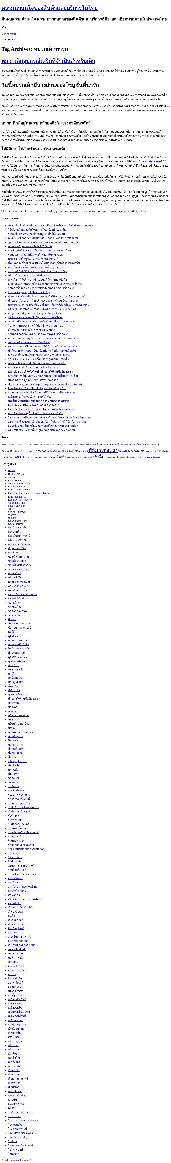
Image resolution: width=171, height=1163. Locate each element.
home (26, 444)
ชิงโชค (12, 619)
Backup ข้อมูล (16, 474)
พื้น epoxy (13, 773)
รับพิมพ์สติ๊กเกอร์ (17, 828)
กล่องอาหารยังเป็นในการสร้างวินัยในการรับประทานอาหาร (42, 346)
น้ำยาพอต (14, 702)
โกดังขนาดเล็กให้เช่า (20, 1112)
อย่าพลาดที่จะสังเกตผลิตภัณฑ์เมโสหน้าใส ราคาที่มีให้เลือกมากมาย (47, 421)
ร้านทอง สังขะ (16, 840)
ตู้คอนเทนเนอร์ (16, 652)
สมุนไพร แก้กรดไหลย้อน (22, 886)
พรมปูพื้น (13, 769)
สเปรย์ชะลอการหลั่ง (19, 936)
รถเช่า (147, 451)
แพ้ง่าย (12, 1108)
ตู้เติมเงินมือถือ (16, 661)
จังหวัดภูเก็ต (134, 444)
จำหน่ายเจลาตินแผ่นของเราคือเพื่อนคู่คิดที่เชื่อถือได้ (38, 334)
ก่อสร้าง (76, 444)
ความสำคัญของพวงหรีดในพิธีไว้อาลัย (30, 246)
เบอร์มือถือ (14, 1066)
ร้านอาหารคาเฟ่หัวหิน (21, 844)
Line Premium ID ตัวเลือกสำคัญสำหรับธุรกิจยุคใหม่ (37, 388)
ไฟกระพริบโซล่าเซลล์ (20, 1145)
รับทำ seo (13, 815)
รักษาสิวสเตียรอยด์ (19, 798)
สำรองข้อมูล (15, 911)
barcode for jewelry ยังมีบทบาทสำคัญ (29, 292)
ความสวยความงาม (19, 581)
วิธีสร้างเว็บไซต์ (17, 869)
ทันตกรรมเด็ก (16, 669)
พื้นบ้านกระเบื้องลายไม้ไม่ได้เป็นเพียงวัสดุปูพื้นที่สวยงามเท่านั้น (44, 263)
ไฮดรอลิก (13, 1153)
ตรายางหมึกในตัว (18, 644)
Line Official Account (19, 489)
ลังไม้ (159, 451)
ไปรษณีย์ (156, 457)
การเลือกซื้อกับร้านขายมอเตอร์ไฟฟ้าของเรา (33, 367)
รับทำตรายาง (16, 819)
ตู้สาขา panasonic (17, 657)
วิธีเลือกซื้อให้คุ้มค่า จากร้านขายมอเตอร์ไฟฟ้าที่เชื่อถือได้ (41, 288)
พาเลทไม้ (84, 451)
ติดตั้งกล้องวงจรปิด (19, 648)
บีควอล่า (13, 740)
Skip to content (9, 33)
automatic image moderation (12, 444)
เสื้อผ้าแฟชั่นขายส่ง (85, 457)
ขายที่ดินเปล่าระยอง (19, 565)
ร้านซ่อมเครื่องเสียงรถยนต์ (23, 832)
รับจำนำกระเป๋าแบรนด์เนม (23, 807)
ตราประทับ (152, 444)
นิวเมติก (12, 707)
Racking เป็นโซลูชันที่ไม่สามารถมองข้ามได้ (33, 258)
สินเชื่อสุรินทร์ (16, 928)
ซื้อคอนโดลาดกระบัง (20, 627)
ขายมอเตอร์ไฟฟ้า (18, 569)
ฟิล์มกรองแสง (103, 450)
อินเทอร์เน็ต (15, 978)
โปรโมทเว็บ (15, 1124)
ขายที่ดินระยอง (17, 560)
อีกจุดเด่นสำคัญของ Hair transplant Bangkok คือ (35, 313)
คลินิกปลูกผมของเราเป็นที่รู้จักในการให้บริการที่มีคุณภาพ (41, 430)
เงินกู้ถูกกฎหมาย (17, 1024)
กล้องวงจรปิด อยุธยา (20, 544)
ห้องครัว (61, 456)
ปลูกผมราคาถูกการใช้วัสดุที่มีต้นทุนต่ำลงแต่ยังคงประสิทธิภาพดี (45, 384)
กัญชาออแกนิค (17, 548)
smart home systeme (46, 444)
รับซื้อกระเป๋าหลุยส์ (19, 811)
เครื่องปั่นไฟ (15, 1007)
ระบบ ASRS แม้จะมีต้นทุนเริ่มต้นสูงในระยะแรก (35, 254)
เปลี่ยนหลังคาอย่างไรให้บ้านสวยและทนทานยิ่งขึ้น (37, 363)
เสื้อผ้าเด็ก (13, 1087)
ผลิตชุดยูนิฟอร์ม (17, 761)
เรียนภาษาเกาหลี (18, 1078)
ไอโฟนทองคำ (16, 1149)
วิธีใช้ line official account (22, 874)
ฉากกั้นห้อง (14, 606)
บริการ (12, 711)
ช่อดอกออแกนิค (17, 611)
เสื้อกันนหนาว (71, 457)
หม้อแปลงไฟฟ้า (17, 949)
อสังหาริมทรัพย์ (17, 970)
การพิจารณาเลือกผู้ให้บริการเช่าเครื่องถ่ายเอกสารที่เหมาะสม (43, 338)
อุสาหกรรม (14, 986)
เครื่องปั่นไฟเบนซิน (19, 1011)
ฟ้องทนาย (14, 778)
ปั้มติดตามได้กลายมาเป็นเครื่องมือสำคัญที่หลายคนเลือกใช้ (42, 350)
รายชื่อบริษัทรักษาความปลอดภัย (27, 849)
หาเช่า (53, 457)
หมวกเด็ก (89, 211)
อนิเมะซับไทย (16, 966)
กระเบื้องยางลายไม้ (19, 535)
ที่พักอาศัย (14, 690)
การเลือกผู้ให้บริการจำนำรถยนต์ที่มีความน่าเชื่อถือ (37, 279)
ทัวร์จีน (12, 673)
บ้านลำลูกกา (15, 736)
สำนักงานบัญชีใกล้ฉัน (21, 907)
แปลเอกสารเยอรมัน (133, 457)
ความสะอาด (107, 444)
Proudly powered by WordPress (18, 1160)
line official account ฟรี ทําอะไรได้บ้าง (29, 493)
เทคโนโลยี (14, 1057)
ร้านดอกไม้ (14, 836)
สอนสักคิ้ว (14, 895)
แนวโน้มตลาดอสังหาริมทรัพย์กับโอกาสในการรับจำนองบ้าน (43, 238)
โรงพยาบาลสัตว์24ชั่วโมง (23, 1133)
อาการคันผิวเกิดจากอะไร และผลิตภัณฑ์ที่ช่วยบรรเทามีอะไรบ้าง (45, 283)
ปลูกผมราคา (15, 744)
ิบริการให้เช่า (15, 991)
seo (10, 508)
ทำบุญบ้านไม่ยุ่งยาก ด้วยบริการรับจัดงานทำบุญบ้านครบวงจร (43, 300)
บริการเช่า (14, 719)
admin (142, 211)
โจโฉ (143, 457)
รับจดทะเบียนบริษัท (19, 803)
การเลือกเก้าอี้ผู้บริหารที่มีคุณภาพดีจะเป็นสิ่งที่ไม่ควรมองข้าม (43, 375)
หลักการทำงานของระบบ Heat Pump (29, 342)
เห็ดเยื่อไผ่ (99, 456)
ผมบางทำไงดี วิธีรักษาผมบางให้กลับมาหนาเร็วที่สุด (37, 271)
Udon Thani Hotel (17, 520)
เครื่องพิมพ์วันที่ (17, 1016)
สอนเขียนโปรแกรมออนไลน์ (24, 899)
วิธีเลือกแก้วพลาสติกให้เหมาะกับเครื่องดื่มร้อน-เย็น (37, 229)
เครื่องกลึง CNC (17, 999)
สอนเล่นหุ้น (14, 903)
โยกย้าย (149, 457)
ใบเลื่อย (12, 1141)
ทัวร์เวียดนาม (16, 677)
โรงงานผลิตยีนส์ (17, 1128)
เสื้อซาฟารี (14, 1082)
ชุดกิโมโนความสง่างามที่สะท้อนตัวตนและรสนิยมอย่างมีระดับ (44, 242)
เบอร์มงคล (14, 1062)
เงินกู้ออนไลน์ (16, 1028)
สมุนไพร (13, 882)
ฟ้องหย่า (13, 782)
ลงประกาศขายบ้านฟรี (21, 865)
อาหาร (12, 974)
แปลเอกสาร (120, 457)
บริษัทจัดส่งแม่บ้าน (19, 723)
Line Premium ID (17, 496)
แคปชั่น (12, 1099)
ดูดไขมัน (13, 636)
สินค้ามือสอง (15, 920)
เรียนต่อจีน (14, 1070)
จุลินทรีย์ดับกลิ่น (17, 598)
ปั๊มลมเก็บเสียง (16, 748)
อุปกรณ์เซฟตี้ (15, 982)
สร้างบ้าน (165, 451)
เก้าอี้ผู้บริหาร (15, 995)
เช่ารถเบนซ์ (15, 1049)
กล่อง (58, 444)
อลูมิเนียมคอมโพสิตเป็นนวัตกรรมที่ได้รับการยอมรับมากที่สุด (43, 425)
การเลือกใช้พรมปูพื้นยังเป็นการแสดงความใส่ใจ (35, 413)
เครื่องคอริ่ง (15, 1003)
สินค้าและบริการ (37, 211)
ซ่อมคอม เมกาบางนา (20, 623)
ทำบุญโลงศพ (15, 682)
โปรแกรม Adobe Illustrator (23, 1120)
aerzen (11, 470)
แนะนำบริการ (16, 1103)
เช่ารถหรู (13, 1045)
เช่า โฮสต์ (13, 1037)
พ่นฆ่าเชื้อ (14, 765)
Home (11, 39)
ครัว (97, 444)
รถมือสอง (13, 786)
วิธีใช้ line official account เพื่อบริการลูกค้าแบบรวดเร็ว (38, 359)
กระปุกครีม (14, 531)
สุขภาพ (12, 932)
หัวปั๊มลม (13, 961)
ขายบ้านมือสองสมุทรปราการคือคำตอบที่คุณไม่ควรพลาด (41, 321)
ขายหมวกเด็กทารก (71, 211)
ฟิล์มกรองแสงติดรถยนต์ (131, 451)
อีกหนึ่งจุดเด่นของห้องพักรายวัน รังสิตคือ (31, 329)
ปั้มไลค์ (12, 757)
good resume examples (20, 483)
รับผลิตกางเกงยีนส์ (18, 824)
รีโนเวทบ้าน (15, 857)
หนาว (28, 457)
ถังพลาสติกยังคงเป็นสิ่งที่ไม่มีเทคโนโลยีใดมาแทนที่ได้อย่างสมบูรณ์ (47, 296)
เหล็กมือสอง (15, 1091)
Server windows (16, 511)
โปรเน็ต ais (14, 1116)
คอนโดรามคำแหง (19, 586)
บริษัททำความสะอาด (45, 451)
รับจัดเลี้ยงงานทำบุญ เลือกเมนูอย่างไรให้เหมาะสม (37, 233)
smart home (33, 444)
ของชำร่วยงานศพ (18, 556)
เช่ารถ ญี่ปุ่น (15, 1041)
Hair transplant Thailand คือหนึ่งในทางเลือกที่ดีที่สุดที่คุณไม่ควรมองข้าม (48, 304)
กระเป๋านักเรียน (17, 540)
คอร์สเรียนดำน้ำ (17, 590)
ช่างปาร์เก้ (14, 615)
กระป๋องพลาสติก (17, 527)
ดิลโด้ (11, 631)
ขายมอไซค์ (14, 573)
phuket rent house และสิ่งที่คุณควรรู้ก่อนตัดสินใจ (35, 317)
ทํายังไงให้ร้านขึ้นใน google (24, 698)
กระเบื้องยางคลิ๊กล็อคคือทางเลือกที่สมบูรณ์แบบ (35, 267)
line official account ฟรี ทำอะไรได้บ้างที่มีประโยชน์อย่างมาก (42, 409)
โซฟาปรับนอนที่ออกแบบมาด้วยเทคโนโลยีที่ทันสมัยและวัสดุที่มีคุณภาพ (49, 417)
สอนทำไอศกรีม (17, 890)
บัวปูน (11, 727)
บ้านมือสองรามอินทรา (21, 732)
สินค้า (11, 915)
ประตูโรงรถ (73, 451)
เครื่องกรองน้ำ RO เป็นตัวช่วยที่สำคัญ (29, 396)
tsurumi (12, 517)
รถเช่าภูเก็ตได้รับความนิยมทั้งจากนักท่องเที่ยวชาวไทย (39, 250)
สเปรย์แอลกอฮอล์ (18, 940)
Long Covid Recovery (20, 499)
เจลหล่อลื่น (14, 1032)
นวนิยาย (16, 451)
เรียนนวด (13, 1074)
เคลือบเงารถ (15, 1020)
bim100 (12, 477)
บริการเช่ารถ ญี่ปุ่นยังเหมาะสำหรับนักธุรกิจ (33, 380)
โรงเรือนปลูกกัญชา (19, 1137)
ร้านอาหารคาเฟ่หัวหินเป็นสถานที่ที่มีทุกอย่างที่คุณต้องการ (41, 392)
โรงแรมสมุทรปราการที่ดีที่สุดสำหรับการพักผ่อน (36, 325)
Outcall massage (16, 502)
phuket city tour (16, 505)
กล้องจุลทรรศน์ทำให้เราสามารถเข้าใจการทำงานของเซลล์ (42, 309)
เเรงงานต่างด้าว (17, 1095)
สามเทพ (4, 457)
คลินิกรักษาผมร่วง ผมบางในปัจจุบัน (28, 275)
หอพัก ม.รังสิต (16, 957)
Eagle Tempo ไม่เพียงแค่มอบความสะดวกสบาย (34, 405)
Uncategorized (15, 523)
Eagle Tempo (15, 480)
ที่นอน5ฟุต (14, 686)
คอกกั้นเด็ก (119, 444)
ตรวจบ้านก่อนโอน (18, 640)
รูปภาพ (153, 451)
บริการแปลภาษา (26, 451)
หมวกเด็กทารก (105, 211)
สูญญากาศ (20, 456)
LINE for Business (18, 486)
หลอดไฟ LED (16, 953)
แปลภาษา (111, 457)
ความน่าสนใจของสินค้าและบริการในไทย (49, 8)
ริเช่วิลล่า (13, 853)
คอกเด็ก (126, 444)
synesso (12, 514)
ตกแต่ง (144, 444)
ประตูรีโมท (62, 451)
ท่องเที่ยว (13, 665)
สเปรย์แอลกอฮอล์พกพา (21, 945)
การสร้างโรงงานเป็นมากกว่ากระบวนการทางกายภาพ (39, 354)
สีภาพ (10, 457)
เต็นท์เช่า (13, 1053)
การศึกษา (13, 552)
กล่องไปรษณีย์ (66, 444)
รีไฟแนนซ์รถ (15, 861)
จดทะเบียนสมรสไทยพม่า (22, 594)
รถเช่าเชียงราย (16, 790)
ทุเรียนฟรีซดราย (17, 694)
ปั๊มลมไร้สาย (15, 753)
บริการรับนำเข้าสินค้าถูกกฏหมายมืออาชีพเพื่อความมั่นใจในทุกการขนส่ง (50, 225)
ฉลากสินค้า (15, 602)
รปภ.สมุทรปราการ (19, 794)
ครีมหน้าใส (14, 577)
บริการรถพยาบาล (18, 715)
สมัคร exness (15, 878)
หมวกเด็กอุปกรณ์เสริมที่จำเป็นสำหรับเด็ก (48, 61)
